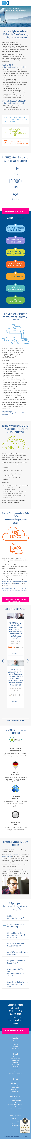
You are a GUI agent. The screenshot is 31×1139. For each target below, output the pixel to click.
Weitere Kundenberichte (14, 720)
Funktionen (16, 1066)
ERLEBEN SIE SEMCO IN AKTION (14, 211)
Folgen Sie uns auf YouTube (15, 1108)
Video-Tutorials (13, 855)
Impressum (15, 1046)
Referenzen (15, 1068)
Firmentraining (15, 1060)
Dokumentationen (7, 856)
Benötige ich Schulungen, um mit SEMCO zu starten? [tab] (16, 961)
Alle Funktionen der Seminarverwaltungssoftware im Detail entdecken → (13, 412)
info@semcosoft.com (15, 1100)
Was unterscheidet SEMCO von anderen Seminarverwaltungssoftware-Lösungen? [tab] (15, 972)
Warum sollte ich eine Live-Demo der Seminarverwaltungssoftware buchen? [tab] (17, 984)
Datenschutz (15, 1048)
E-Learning (17, 583)
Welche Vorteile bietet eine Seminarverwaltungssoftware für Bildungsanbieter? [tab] (16, 935)
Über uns (15, 1041)
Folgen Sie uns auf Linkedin (15, 1104)
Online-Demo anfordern (15, 1073)
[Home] (5, 3)
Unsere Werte (15, 1043)
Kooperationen (15, 1070)
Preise (15, 1072)
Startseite (15, 1057)
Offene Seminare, (7, 581)
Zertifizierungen (6, 583)
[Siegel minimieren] (29, 1121)
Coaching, (24, 581)
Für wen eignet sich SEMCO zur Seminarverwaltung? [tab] (15, 925)
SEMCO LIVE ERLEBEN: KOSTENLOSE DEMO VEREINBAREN (15, 600)
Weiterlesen (15, 653)
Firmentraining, (16, 581)
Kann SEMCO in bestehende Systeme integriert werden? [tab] (17, 953)
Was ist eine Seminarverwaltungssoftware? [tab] (15, 917)
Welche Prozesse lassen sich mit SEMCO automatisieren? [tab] (16, 944)
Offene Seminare (15, 1058)
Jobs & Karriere (15, 1045)
